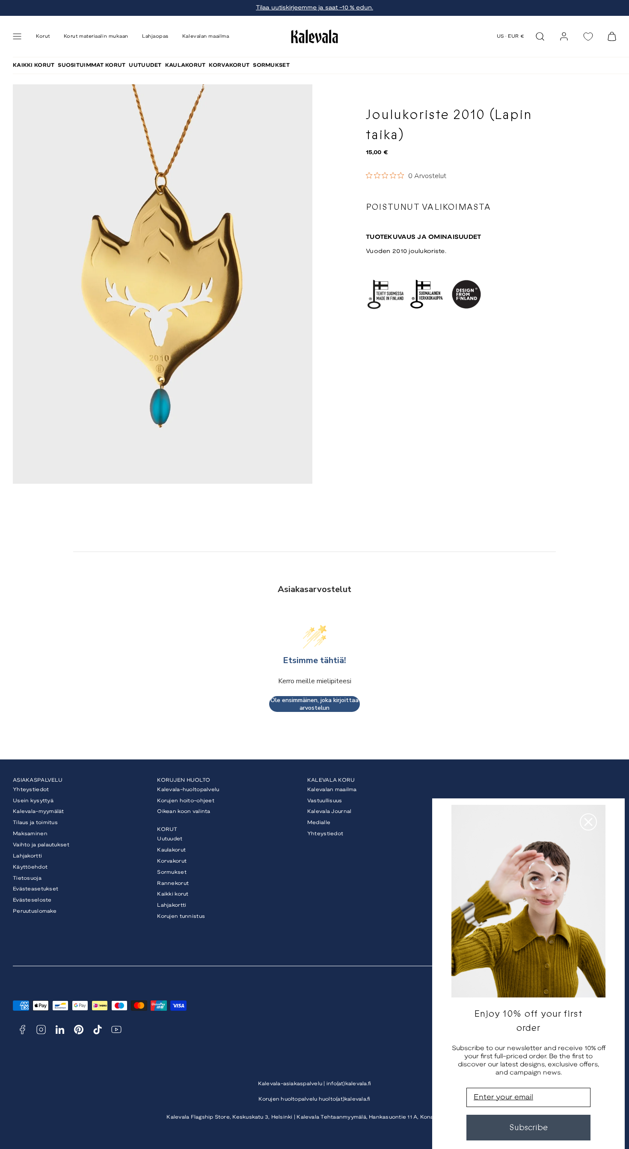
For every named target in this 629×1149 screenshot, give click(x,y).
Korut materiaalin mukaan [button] (96, 36)
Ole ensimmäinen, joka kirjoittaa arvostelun (314, 704)
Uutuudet (169, 838)
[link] (564, 36)
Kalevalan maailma (332, 789)
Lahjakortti (27, 856)
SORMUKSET (271, 65)
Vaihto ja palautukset (41, 844)
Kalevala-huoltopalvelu (188, 789)
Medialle (318, 822)
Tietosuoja (27, 878)
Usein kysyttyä (33, 800)
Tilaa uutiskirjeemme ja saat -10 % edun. (314, 8)
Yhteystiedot (31, 789)
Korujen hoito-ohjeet (185, 800)
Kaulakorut (171, 850)
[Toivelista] (588, 36)
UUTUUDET (145, 65)
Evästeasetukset (35, 889)
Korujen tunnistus (181, 916)
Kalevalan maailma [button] (205, 36)
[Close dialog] (588, 821)
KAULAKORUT (185, 65)
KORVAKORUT (229, 65)
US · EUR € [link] (511, 36)
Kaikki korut (172, 894)
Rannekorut (173, 883)
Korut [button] (43, 36)
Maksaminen (30, 833)
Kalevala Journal (329, 811)
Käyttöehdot (30, 867)
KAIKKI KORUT (33, 65)
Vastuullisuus (324, 800)
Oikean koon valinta (183, 811)
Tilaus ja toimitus (35, 822)
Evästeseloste (32, 900)
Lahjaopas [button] (155, 36)
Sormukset (172, 872)
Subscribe (528, 1127)
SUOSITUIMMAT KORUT (91, 65)
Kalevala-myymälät (38, 811)
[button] (17, 36)
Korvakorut (172, 861)
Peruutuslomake (34, 911)
